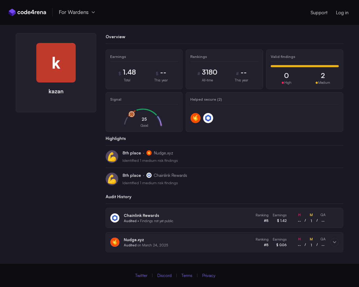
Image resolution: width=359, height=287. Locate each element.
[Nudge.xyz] (195, 118)
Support (319, 12)
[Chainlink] (208, 118)
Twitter (141, 275)
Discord (164, 275)
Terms (186, 275)
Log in (342, 12)
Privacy (209, 275)
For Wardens (74, 12)
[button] (224, 218)
